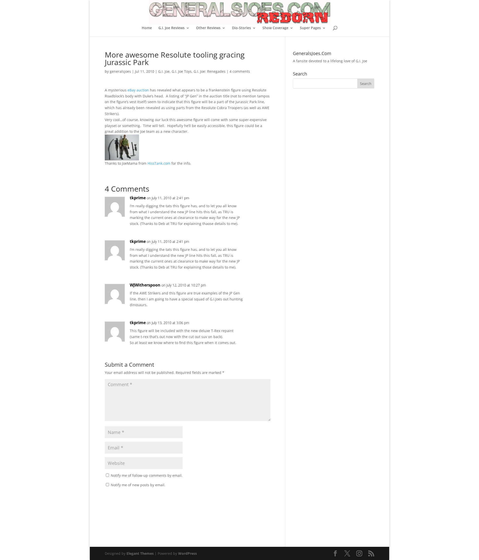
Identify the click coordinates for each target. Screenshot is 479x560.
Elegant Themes (140, 553)
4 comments (240, 71)
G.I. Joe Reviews (171, 28)
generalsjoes (120, 71)
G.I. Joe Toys (182, 71)
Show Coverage (275, 28)
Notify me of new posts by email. (138, 485)
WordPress (187, 553)
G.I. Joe (164, 71)
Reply (258, 203)
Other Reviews (208, 28)
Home (147, 28)
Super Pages (310, 28)
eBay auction (138, 90)
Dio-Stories (241, 28)
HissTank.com (158, 163)
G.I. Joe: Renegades (210, 71)
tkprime (138, 198)
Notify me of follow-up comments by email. (147, 475)
